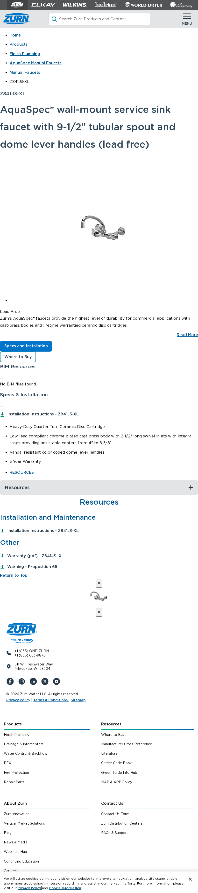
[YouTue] (57, 681)
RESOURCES (22, 472)
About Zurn (15, 803)
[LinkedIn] (34, 681)
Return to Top (14, 575)
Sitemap (78, 700)
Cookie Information (65, 888)
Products (19, 44)
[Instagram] (23, 681)
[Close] (2, 378)
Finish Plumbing (25, 54)
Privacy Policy (18, 700)
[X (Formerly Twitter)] (46, 681)
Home (15, 35)
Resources (111, 724)
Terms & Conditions (51, 700)
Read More (187, 334)
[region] (99, 882)
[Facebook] (11, 681)
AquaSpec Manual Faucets (36, 63)
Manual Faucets (25, 72)
